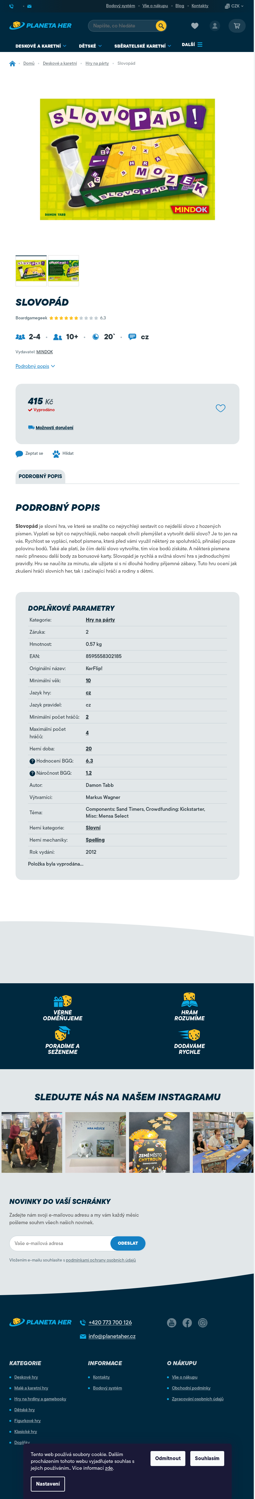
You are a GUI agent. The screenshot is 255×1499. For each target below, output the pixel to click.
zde (109, 1468)
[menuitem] (41, 46)
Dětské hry (24, 1410)
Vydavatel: (34, 351)
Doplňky (22, 1442)
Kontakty (200, 5)
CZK (235, 6)
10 (88, 681)
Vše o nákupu (155, 5)
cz (88, 693)
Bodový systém (120, 5)
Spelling (95, 840)
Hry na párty (100, 620)
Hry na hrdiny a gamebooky (40, 1399)
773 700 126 (110, 1322)
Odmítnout (168, 1458)
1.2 (89, 773)
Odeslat (128, 1243)
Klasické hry (25, 1431)
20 (89, 749)
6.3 (89, 761)
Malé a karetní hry (31, 1388)
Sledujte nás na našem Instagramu (127, 1097)
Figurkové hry (27, 1420)
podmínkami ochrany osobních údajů (101, 1260)
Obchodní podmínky (191, 1388)
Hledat (161, 26)
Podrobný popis (32, 366)
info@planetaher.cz (112, 1336)
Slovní (93, 828)
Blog (179, 5)
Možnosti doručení (54, 427)
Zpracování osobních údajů (198, 1399)
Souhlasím (207, 1458)
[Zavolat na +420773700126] (16, 6)
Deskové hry (26, 1377)
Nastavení (48, 1484)
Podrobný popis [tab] (40, 476)
